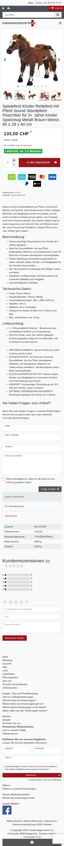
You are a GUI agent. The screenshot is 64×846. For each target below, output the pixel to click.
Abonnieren (31, 775)
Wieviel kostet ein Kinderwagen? (19, 700)
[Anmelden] (3, 8)
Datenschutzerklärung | (24, 824)
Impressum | (50, 821)
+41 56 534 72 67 (52, 2)
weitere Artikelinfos (14, 496)
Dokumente (11, 516)
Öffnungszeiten (10, 677)
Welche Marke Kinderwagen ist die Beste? (24, 707)
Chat (30, 2)
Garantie (6, 663)
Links (5, 670)
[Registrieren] (9, 8)
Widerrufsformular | (34, 821)
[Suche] (58, 15)
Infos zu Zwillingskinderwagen (17, 697)
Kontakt (6, 719)
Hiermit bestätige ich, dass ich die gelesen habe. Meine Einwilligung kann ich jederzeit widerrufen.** (31, 767)
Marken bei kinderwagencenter (18, 798)
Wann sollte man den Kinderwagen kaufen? (25, 710)
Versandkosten (26, 145)
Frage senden (48, 489)
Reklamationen (10, 733)
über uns (7, 681)
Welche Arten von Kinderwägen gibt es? (23, 703)
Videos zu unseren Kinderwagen (19, 788)
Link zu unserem (14, 730)
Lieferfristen (8, 674)
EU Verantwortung (14, 506)
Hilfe (4, 667)
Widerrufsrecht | (15, 821)
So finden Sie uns (11, 723)
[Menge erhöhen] (14, 160)
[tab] (32, 497)
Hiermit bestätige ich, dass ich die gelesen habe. (30, 481)
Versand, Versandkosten (15, 684)
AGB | (40, 824)
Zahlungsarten (10, 687)
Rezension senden (14, 638)
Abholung (7, 660)
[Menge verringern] (14, 165)
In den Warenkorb (38, 162)
